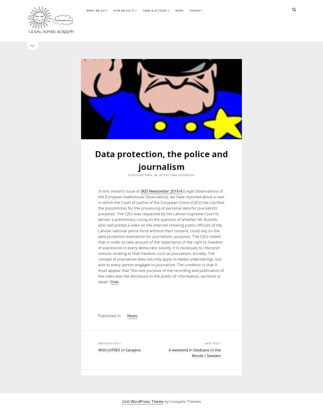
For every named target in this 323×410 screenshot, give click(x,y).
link (114, 281)
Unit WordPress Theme (143, 401)
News (179, 10)
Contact (195, 10)
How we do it (123, 10)
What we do (96, 10)
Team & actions (155, 10)
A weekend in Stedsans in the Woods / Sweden (195, 352)
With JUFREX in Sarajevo (119, 350)
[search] (294, 10)
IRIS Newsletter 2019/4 (161, 191)
